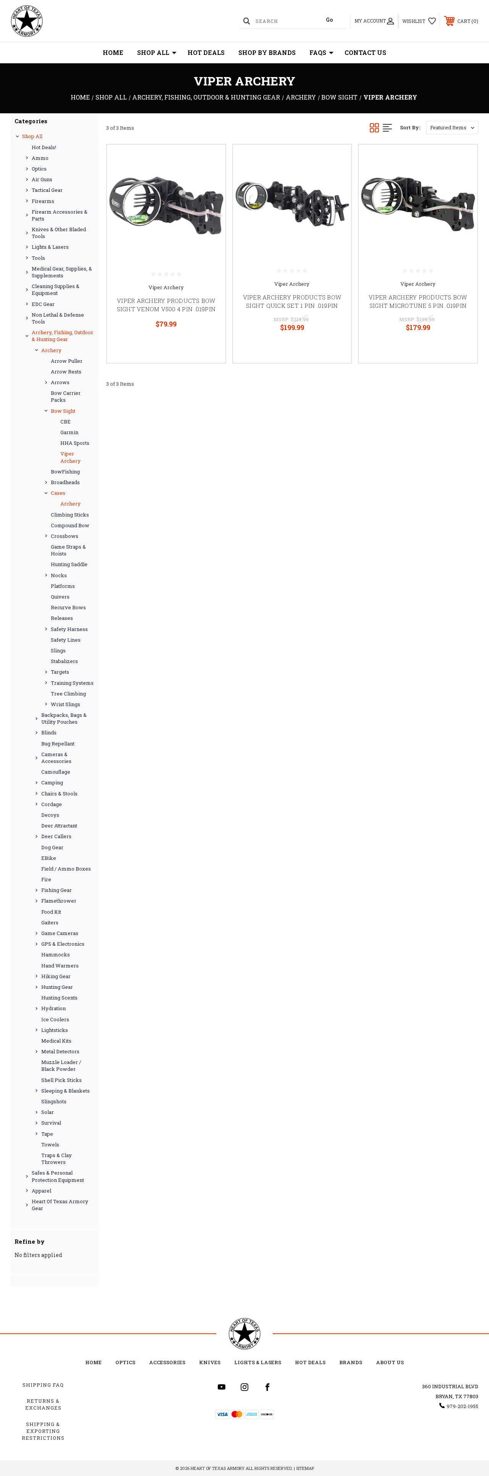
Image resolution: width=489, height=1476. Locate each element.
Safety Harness (69, 629)
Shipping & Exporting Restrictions (43, 1431)
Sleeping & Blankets (65, 1090)
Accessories (167, 1362)
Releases (62, 618)
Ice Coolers (55, 1019)
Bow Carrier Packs (66, 396)
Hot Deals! (44, 147)
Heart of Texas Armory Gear (60, 1205)
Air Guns (42, 179)
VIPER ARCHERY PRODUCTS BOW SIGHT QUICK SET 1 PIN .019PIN (292, 301)
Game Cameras (59, 933)
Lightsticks (54, 1030)
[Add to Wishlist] (210, 178)
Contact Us (365, 52)
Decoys (50, 814)
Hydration (53, 1008)
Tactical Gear (47, 190)
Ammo (40, 158)
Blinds (49, 732)
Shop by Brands (267, 52)
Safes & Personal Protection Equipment (58, 1176)
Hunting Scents (59, 997)
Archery (51, 350)
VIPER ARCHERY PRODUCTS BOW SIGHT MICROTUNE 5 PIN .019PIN (418, 301)
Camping (52, 782)
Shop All (153, 52)
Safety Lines (66, 639)
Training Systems (72, 682)
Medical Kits (56, 1040)
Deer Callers (56, 836)
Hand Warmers (60, 965)
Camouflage (55, 771)
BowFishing (65, 471)
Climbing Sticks (70, 514)
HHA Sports (74, 442)
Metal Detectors (60, 1051)
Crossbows (64, 536)
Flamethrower (58, 900)
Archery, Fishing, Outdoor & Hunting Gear (62, 336)
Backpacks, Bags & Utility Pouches (64, 718)
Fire (46, 879)
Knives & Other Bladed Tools (59, 233)
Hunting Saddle (69, 564)
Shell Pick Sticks (61, 1080)
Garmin (69, 432)
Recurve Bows (68, 607)
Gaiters (49, 922)
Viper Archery (70, 457)
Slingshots (53, 1101)
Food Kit (51, 911)
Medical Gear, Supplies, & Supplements (62, 272)
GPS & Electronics (62, 943)
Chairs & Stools (59, 793)
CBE (65, 421)
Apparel (41, 1190)
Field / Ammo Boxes (66, 868)
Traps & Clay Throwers (56, 1158)
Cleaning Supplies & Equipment (55, 289)
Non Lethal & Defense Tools (58, 318)
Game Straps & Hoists (68, 550)
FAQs (317, 52)
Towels (50, 1144)
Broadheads (65, 482)
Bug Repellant (57, 743)
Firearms (43, 201)
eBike (48, 858)
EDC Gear (43, 304)
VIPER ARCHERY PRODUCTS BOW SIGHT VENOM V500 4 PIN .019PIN (166, 305)
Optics (39, 168)
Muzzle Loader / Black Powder (61, 1065)
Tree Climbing (68, 693)
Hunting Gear (57, 986)
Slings (58, 650)
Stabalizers (64, 661)
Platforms (63, 586)
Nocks (59, 575)
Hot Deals (206, 52)
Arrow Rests (66, 371)
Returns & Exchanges (43, 1404)
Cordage (51, 804)
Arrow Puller (67, 360)
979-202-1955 (462, 1406)
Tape (47, 1133)
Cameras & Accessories (56, 758)
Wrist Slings (65, 704)
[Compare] (210, 196)
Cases (58, 492)
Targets (60, 671)
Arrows (60, 382)
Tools (38, 257)
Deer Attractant (59, 825)
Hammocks (55, 954)
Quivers (60, 596)
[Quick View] (210, 159)
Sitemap (305, 1468)
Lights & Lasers (50, 246)
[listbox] (452, 127)
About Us (390, 1362)
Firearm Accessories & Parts (59, 215)
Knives (209, 1362)
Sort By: (410, 127)
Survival (51, 1122)
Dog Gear (52, 847)
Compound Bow (70, 525)
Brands (350, 1362)
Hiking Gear (56, 976)
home (93, 1362)
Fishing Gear (56, 890)
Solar (47, 1112)
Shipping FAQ (43, 1384)
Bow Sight (63, 410)
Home (113, 52)
